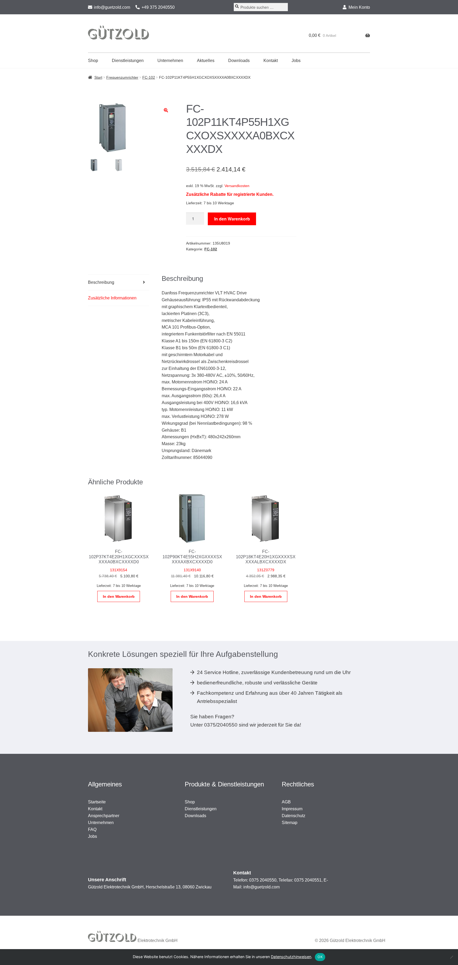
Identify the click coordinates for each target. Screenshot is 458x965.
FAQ (92, 829)
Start (98, 77)
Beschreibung (101, 282)
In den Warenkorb (232, 219)
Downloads (239, 60)
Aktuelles (205, 60)
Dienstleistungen (128, 60)
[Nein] (451, 957)
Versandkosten (236, 186)
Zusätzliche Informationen (112, 298)
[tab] (118, 282)
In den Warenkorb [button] (119, 596)
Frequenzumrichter (122, 77)
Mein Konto (359, 7)
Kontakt (270, 60)
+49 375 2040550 (158, 7)
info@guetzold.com (112, 7)
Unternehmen (170, 60)
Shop (93, 60)
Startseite (97, 802)
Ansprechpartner (103, 815)
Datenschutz (293, 815)
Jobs (296, 60)
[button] (166, 110)
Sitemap (289, 822)
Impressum (292, 809)
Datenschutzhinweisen (291, 956)
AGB (286, 802)
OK (320, 957)
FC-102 (148, 77)
